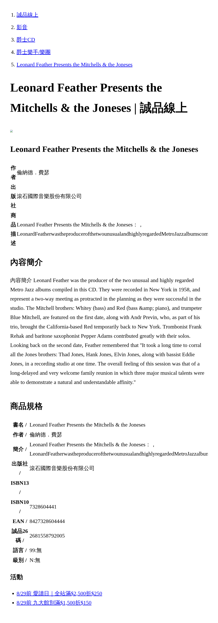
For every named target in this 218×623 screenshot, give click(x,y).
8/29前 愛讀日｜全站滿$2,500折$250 (59, 593)
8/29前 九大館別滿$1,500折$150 (54, 603)
